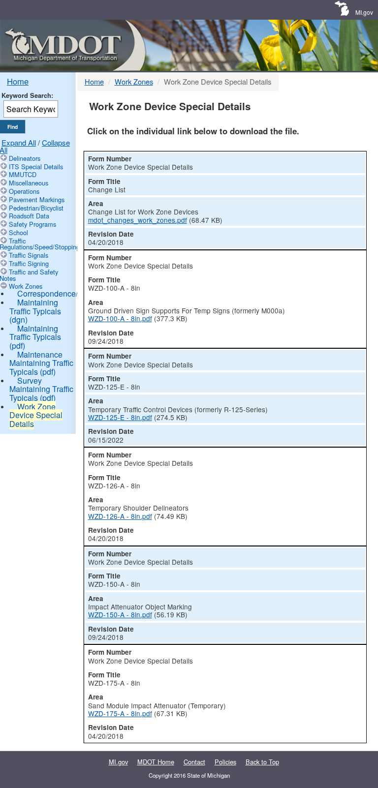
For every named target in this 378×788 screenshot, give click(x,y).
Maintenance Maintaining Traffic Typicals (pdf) (41, 363)
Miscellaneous (28, 182)
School (18, 232)
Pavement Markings (36, 199)
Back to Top (262, 761)
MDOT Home (155, 761)
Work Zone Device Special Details (36, 415)
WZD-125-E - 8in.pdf (120, 417)
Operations (24, 191)
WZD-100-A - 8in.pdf (120, 318)
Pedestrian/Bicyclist (36, 207)
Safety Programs (32, 224)
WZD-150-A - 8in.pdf (120, 614)
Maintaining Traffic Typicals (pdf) (35, 337)
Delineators (24, 158)
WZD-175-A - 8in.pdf (120, 713)
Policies (225, 761)
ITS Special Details (36, 166)
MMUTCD (22, 174)
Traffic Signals (28, 255)
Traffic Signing (29, 263)
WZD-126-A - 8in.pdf (120, 516)
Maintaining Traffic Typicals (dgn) (35, 311)
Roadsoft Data (29, 215)
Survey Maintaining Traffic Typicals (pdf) (41, 389)
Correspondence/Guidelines (66, 293)
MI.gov (364, 12)
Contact (194, 761)
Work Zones (25, 286)
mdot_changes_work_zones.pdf (137, 220)
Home (18, 81)
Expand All (18, 142)
